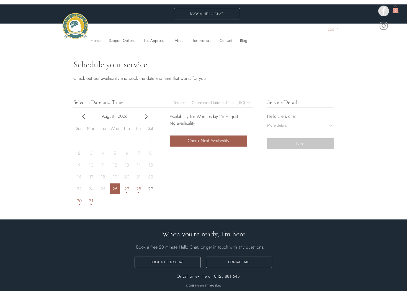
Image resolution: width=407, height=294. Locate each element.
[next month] (146, 116)
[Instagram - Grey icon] (383, 25)
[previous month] (83, 116)
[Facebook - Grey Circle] (383, 11)
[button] (395, 9)
